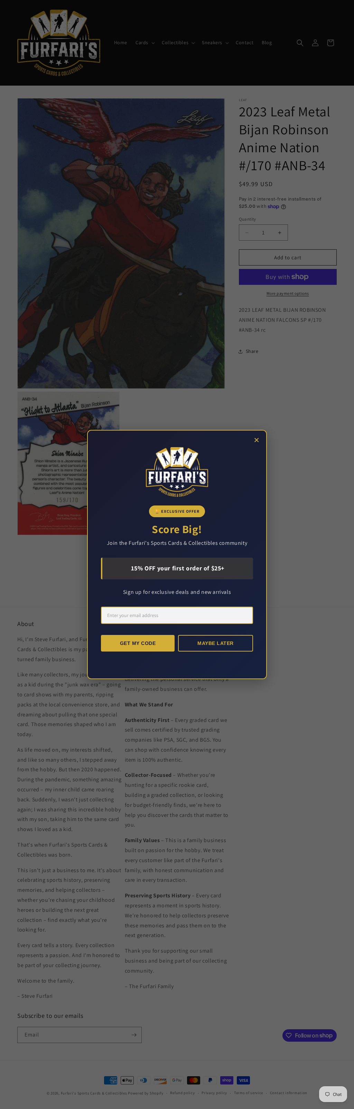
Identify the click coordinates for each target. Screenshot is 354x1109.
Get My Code (138, 643)
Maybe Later (215, 643)
